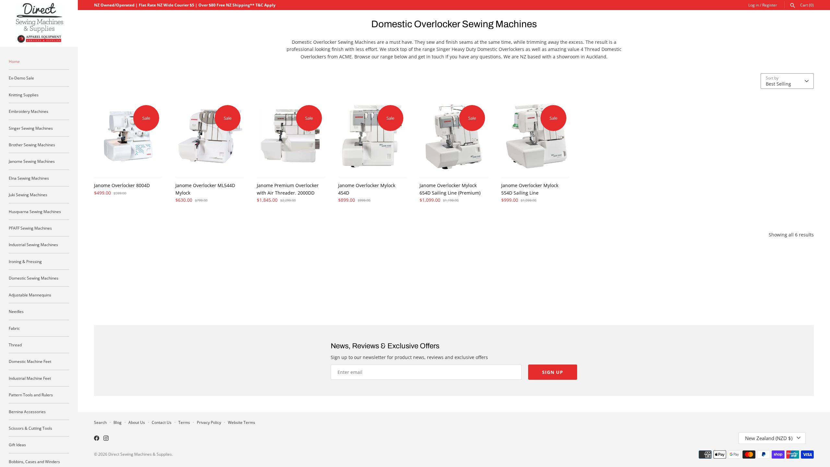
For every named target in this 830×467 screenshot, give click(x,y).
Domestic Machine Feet (30, 361)
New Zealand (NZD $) (768, 438)
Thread (15, 344)
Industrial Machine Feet (30, 378)
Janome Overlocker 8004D (122, 185)
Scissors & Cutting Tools (30, 428)
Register (769, 4)
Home (14, 61)
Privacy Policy (209, 422)
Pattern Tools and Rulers (31, 394)
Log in (753, 4)
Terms (184, 422)
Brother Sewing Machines (32, 144)
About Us (136, 422)
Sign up (552, 372)
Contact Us (162, 422)
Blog (117, 422)
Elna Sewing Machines (29, 178)
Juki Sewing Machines (28, 194)
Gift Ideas (17, 444)
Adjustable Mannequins (30, 294)
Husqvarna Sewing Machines (35, 211)
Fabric (14, 328)
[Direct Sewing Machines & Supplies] (39, 23)
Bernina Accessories (27, 411)
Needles (16, 311)
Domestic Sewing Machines (33, 278)
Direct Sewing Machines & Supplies (140, 454)
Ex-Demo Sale (21, 77)
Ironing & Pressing (25, 261)
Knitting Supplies (24, 94)
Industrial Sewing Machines (33, 244)
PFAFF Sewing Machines (30, 228)
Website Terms (241, 422)
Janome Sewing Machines (32, 161)
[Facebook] (96, 438)
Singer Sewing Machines (31, 128)
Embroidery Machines (28, 111)
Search (100, 422)
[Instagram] (106, 438)
